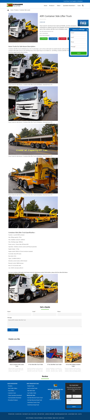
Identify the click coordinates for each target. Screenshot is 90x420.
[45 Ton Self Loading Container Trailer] (73, 354)
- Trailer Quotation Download (14, 395)
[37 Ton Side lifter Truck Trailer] (54, 354)
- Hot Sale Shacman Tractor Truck (35, 397)
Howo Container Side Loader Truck (17, 365)
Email (34, 311)
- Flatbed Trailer (30, 386)
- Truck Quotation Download (14, 397)
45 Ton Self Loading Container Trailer (73, 365)
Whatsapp (44, 38)
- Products (9, 386)
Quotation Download (69, 5)
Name (9, 311)
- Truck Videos (10, 390)
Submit (12, 330)
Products (51, 5)
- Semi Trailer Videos (12, 388)
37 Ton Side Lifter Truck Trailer (35, 364)
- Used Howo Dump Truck (33, 405)
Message (9, 317)
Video (58, 5)
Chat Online (54, 38)
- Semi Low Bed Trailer (32, 388)
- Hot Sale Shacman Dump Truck (34, 400)
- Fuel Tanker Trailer (31, 393)
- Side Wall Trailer (31, 390)
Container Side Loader (25, 10)
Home (45, 5)
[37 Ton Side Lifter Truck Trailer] (35, 354)
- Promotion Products (12, 400)
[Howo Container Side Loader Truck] (16, 354)
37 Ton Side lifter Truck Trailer (54, 364)
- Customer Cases (11, 393)
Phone (58, 311)
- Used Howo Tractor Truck (33, 402)
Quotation (63, 38)
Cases (79, 5)
